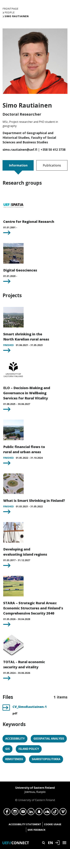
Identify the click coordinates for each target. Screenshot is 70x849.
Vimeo (62, 812)
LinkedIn (31, 812)
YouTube (23, 812)
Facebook (7, 812)
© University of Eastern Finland (35, 794)
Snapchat (39, 812)
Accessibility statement (25, 824)
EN (50, 842)
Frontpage (10, 8)
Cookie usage (52, 824)
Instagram (15, 812)
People (10, 12)
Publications (52, 165)
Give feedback (36, 829)
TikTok (54, 812)
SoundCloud (46, 812)
